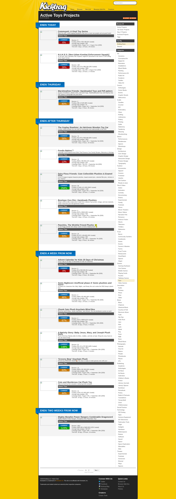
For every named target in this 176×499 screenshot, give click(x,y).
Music (119, 300)
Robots (120, 434)
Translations (122, 397)
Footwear (121, 175)
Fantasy (120, 290)
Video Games (122, 283)
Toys (65, 35)
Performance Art (123, 73)
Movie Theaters (123, 210)
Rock (120, 339)
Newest (119, 46)
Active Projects (122, 27)
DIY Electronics (123, 419)
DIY (119, 107)
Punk (120, 334)
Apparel (120, 171)
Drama (120, 197)
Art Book (121, 371)
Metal (120, 329)
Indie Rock (121, 319)
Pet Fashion (122, 180)
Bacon (120, 234)
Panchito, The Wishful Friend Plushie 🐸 (77, 225)
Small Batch (122, 256)
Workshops (121, 146)
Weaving (121, 131)
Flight (120, 424)
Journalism (120, 285)
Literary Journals (123, 383)
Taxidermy (121, 129)
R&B (119, 336)
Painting (120, 70)
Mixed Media (122, 68)
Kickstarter (104, 489)
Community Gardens (125, 236)
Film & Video (121, 185)
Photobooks (122, 356)
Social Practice (122, 407)
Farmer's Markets (124, 246)
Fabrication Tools (123, 422)
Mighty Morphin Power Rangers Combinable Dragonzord (85, 417)
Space (120, 441)
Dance (119, 136)
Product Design (123, 161)
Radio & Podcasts (124, 395)
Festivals (121, 205)
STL (119, 361)
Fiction (120, 380)
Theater (119, 451)
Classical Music (123, 307)
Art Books (121, 373)
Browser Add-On (99, 9)
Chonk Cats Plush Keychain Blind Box (76, 309)
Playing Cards (122, 273)
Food (119, 232)
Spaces (120, 144)
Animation (121, 190)
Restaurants (122, 253)
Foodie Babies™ (66, 150)
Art (118, 53)
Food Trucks (122, 251)
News (72, 9)
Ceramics (121, 56)
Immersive (121, 458)
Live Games (122, 268)
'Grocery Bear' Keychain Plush (73, 359)
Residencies (122, 141)
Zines (120, 402)
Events (120, 92)
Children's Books (123, 378)
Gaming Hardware (124, 266)
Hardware (121, 429)
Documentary (122, 195)
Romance (121, 217)
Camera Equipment (124, 417)
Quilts (120, 124)
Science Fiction (123, 219)
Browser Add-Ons (123, 484)
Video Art (121, 83)
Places (120, 358)
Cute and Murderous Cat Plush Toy (75, 382)
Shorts (120, 222)
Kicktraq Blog (105, 486)
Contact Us (121, 481)
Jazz (119, 322)
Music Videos (122, 212)
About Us (121, 486)
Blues (120, 302)
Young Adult (122, 400)
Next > (97, 470)
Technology (121, 410)
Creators (111, 9)
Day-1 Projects (122, 32)
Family (120, 202)
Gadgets (121, 427)
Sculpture (121, 78)
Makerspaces (122, 432)
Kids (119, 324)
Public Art (121, 75)
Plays (120, 463)
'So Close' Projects (123, 29)
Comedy (121, 192)
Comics (119, 85)
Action (120, 188)
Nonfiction (121, 388)
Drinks (120, 241)
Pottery (120, 119)
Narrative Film (122, 214)
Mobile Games (123, 271)
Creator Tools (103, 495)
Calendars (121, 375)
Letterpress (122, 117)
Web (119, 449)
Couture (120, 173)
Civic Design (122, 153)
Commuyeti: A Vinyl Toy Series (73, 31)
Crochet (120, 105)
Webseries (121, 229)
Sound (120, 439)
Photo (120, 293)
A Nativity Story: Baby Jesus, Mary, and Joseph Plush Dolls (84, 333)
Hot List (88, 9)
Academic (121, 366)
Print (119, 295)
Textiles (120, 80)
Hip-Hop (121, 317)
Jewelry (120, 178)
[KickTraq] (53, 7)
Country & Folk (123, 310)
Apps (120, 415)
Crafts (119, 100)
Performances (122, 139)
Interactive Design (124, 158)
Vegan (120, 261)
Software (121, 436)
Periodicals (121, 390)
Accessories (122, 168)
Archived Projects (122, 34)
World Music (122, 341)
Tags (118, 37)
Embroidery (122, 110)
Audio (120, 288)
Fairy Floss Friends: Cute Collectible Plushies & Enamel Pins (85, 175)
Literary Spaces (123, 385)
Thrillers (120, 227)
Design (119, 149)
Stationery (121, 127)
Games (60, 35)
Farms (120, 249)
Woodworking (122, 134)
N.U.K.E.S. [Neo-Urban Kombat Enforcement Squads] (83, 54)
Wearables (121, 446)
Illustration (121, 63)
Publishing (120, 363)
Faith (120, 314)
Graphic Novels (123, 95)
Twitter (103, 481)
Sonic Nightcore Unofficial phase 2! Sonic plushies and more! (85, 284)
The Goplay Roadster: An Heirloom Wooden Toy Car (83, 127)
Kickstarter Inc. (60, 480)
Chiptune (121, 305)
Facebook (104, 484)
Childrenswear (123, 405)
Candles (121, 102)
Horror (120, 207)
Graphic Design (123, 156)
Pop (119, 332)
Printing (120, 122)
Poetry (120, 393)
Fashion (119, 166)
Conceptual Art (123, 58)
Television (121, 224)
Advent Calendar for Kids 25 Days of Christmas (81, 260)
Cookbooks (121, 239)
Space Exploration (124, 444)
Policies (120, 489)
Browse (79, 9)
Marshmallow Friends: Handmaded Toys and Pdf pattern (85, 91)
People (120, 354)
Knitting (120, 114)
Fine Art (120, 349)
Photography (121, 344)
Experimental (122, 200)
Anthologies (122, 88)
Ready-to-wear (123, 183)
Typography (122, 163)
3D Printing (121, 412)
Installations (122, 66)
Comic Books (122, 90)
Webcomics (122, 97)
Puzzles (120, 275)
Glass (120, 112)
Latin (119, 327)
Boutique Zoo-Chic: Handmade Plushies (77, 200)
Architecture (122, 151)
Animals (120, 346)
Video (120, 297)
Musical (120, 461)
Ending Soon (121, 44)
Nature (120, 351)
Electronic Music (123, 312)
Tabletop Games (123, 278)
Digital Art (121, 61)
